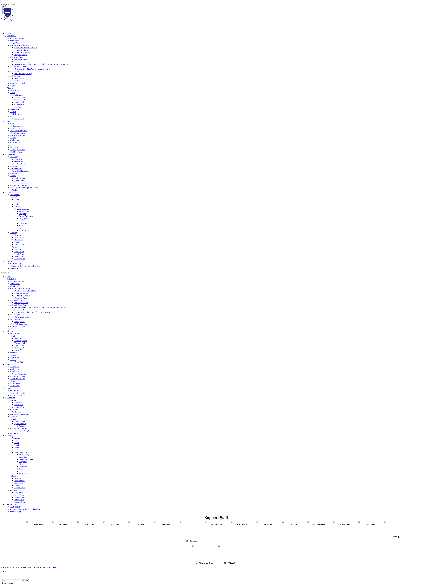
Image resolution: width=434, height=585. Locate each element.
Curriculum (15, 194)
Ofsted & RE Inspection (20, 171)
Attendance (15, 142)
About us (10, 88)
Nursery (14, 232)
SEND (13, 116)
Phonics (17, 202)
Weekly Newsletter (18, 149)
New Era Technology (49, 567)
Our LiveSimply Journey (23, 73)
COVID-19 (15, 190)
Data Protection (16, 168)
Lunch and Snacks (18, 133)
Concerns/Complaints (19, 130)
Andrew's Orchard (18, 83)
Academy (14, 156)
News (9, 145)
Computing (23, 213)
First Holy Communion (19, 81)
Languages (23, 223)
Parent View (15, 128)
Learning (10, 192)
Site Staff (17, 107)
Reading (17, 199)
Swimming (23, 183)
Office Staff (18, 95)
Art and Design (24, 211)
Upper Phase (19, 256)
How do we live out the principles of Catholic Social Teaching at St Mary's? (41, 64)
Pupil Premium (19, 178)
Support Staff (19, 102)
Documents (18, 239)
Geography (23, 218)
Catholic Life (11, 35)
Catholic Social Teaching (20, 62)
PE (20, 228)
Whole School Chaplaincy (20, 45)
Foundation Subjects (21, 209)
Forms (13, 137)
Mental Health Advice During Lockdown (26, 266)
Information (11, 154)
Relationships (24, 230)
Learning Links (19, 258)
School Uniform (17, 126)
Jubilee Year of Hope (18, 66)
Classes (14, 247)
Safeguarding (11, 261)
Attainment (15, 166)
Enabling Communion (22, 52)
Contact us (15, 90)
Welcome (17, 235)
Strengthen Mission (21, 50)
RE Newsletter (16, 152)
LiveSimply (15, 71)
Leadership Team (20, 97)
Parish (13, 111)
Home (9, 33)
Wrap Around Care (18, 135)
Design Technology (26, 216)
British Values (16, 114)
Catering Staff (19, 104)
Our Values (15, 40)
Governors (15, 109)
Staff (13, 92)
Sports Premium (20, 180)
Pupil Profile (15, 43)
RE (15, 197)
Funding (14, 175)
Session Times (19, 244)
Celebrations (15, 76)
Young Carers (19, 118)
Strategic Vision (20, 164)
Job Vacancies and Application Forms (24, 187)
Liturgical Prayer (17, 57)
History (21, 221)
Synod (13, 85)
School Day (15, 123)
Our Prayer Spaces (21, 59)
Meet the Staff (19, 237)
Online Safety (16, 268)
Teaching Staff (19, 100)
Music (21, 225)
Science (17, 206)
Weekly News (19, 78)
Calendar (14, 147)
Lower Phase (19, 251)
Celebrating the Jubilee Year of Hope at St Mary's (32, 69)
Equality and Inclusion (19, 185)
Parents (9, 121)
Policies (14, 173)
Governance (18, 161)
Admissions (15, 140)
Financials (18, 159)
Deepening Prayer (20, 54)
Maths (16, 204)
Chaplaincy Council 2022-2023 (25, 47)
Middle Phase (19, 254)
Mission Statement (18, 38)
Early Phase (18, 249)
